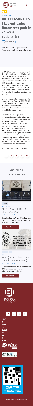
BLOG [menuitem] (4, 341)
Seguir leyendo (10, 227)
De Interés (5, 15)
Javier (4, 40)
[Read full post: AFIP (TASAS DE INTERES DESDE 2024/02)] (16, 190)
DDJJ (10, 15)
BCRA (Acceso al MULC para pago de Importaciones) (16, 259)
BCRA (10, 252)
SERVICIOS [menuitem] (4, 326)
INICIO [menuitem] (4, 320)
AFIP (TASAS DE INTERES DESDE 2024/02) (15, 210)
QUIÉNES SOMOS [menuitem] (4, 334)
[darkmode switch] (4, 11)
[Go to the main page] (10, 5)
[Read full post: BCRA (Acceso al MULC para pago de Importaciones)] (16, 239)
